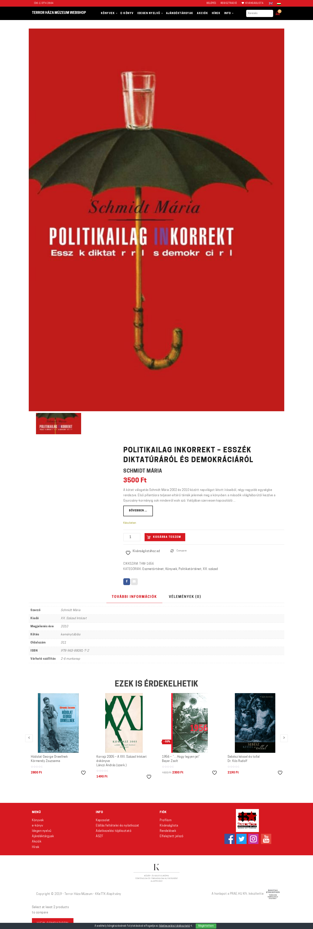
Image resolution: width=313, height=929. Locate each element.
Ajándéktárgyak (43, 836)
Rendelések (168, 831)
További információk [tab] (134, 597)
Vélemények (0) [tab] (185, 597)
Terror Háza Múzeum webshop (59, 13)
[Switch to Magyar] (278, 3)
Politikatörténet (190, 569)
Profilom (165, 820)
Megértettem (206, 926)
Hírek (35, 847)
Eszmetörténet (153, 569)
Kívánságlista (169, 825)
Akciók (36, 841)
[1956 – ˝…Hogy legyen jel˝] (189, 723)
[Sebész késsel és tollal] (255, 723)
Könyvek (171, 569)
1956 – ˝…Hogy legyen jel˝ (181, 759)
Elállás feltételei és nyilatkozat (117, 825)
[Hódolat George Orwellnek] (58, 723)
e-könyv (37, 825)
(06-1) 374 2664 (44, 3)
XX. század (210, 569)
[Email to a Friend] (134, 581)
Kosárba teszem (167, 537)
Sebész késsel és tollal (244, 759)
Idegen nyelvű (41, 831)
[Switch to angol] (271, 3)
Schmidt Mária (142, 471)
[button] (280, 12)
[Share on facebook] (126, 581)
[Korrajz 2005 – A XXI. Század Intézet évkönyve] (124, 723)
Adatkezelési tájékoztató (113, 831)
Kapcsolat (103, 820)
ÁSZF (99, 836)
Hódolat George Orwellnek (49, 759)
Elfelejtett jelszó (171, 836)
